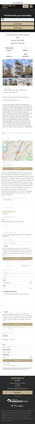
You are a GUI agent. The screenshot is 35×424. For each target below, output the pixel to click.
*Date (4, 280)
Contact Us (6, 224)
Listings (8, 198)
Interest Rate (6, 354)
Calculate (17, 360)
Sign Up (26, 6)
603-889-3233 (7, 219)
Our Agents (6, 226)
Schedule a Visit (25, 265)
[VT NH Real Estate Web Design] (17, 400)
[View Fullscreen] (4, 149)
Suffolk (16, 198)
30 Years (6, 339)
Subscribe (17, 258)
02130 (25, 198)
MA (12, 198)
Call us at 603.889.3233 (17, 3)
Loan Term (5, 335)
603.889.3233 (17, 387)
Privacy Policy (8, 255)
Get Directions (17, 168)
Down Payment (6, 349)
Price (4, 344)
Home (3, 198)
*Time (4, 285)
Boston (21, 198)
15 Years (13, 339)
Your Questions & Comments (10, 291)
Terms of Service (6, 328)
